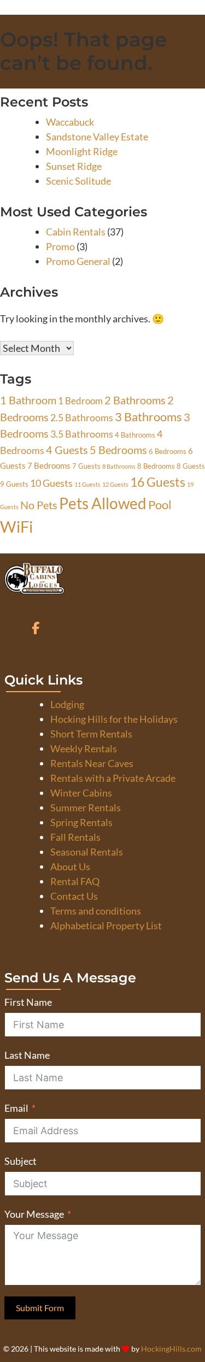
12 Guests (115, 484)
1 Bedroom (80, 401)
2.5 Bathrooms (81, 417)
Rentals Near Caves (91, 763)
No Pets (38, 505)
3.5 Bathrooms (81, 434)
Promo (60, 246)
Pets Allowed (103, 503)
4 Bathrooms (135, 435)
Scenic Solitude (78, 181)
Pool (160, 505)
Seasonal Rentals (86, 852)
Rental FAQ (74, 881)
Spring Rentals (81, 822)
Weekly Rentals (83, 748)
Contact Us (74, 896)
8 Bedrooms (156, 466)
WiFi (16, 526)
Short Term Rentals (91, 734)
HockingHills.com (171, 1349)
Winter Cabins (81, 793)
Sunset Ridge (74, 166)
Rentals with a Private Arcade (112, 778)
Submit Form (40, 1307)
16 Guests (157, 482)
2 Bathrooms (135, 400)
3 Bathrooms (148, 417)
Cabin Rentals (76, 232)
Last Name (27, 1055)
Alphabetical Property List (106, 925)
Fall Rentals (75, 837)
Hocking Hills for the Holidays (114, 719)
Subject (20, 1161)
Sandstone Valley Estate (97, 137)
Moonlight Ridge (82, 151)
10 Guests (51, 483)
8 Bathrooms (119, 466)
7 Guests (86, 466)
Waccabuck (70, 122)
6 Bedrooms (167, 451)
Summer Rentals (85, 807)
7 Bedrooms (49, 465)
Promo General (78, 261)
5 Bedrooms (118, 450)
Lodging (67, 704)
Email (16, 1108)
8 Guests (191, 466)
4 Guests (67, 450)
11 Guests (87, 484)
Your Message (34, 1214)
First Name (28, 1002)
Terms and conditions (95, 911)
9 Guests (14, 484)
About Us (70, 866)
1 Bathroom (28, 400)
